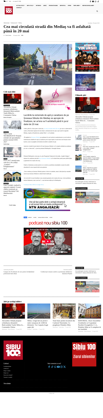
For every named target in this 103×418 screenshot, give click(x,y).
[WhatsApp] (97, 37)
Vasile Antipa (8, 35)
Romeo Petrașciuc (8, 117)
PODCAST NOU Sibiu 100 (48, 223)
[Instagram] (61, 367)
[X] (90, 37)
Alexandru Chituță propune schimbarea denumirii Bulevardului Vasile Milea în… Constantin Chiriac (12, 111)
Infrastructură (14, 22)
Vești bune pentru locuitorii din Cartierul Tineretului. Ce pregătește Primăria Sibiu (64, 323)
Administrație (6, 22)
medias (34, 217)
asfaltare (30, 217)
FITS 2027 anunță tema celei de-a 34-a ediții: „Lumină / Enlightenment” (91, 148)
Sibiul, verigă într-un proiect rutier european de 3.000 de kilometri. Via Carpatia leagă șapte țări (37, 324)
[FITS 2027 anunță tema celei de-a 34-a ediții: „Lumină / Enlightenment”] (12, 152)
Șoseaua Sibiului (35, 137)
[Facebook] (90, 1)
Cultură (5, 158)
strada (51, 217)
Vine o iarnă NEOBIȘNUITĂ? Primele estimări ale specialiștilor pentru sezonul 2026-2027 (12, 138)
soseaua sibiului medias (43, 217)
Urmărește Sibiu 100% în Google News (34, 184)
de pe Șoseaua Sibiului (44, 158)
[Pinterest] (94, 37)
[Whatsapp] (95, 1)
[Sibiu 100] (9, 10)
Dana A (5, 168)
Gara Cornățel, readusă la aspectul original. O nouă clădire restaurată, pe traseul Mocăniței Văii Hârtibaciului (12, 189)
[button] (97, 11)
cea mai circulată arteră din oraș (52, 128)
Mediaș (20, 22)
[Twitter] (64, 367)
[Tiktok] (98, 1)
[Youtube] (93, 1)
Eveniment (6, 132)
